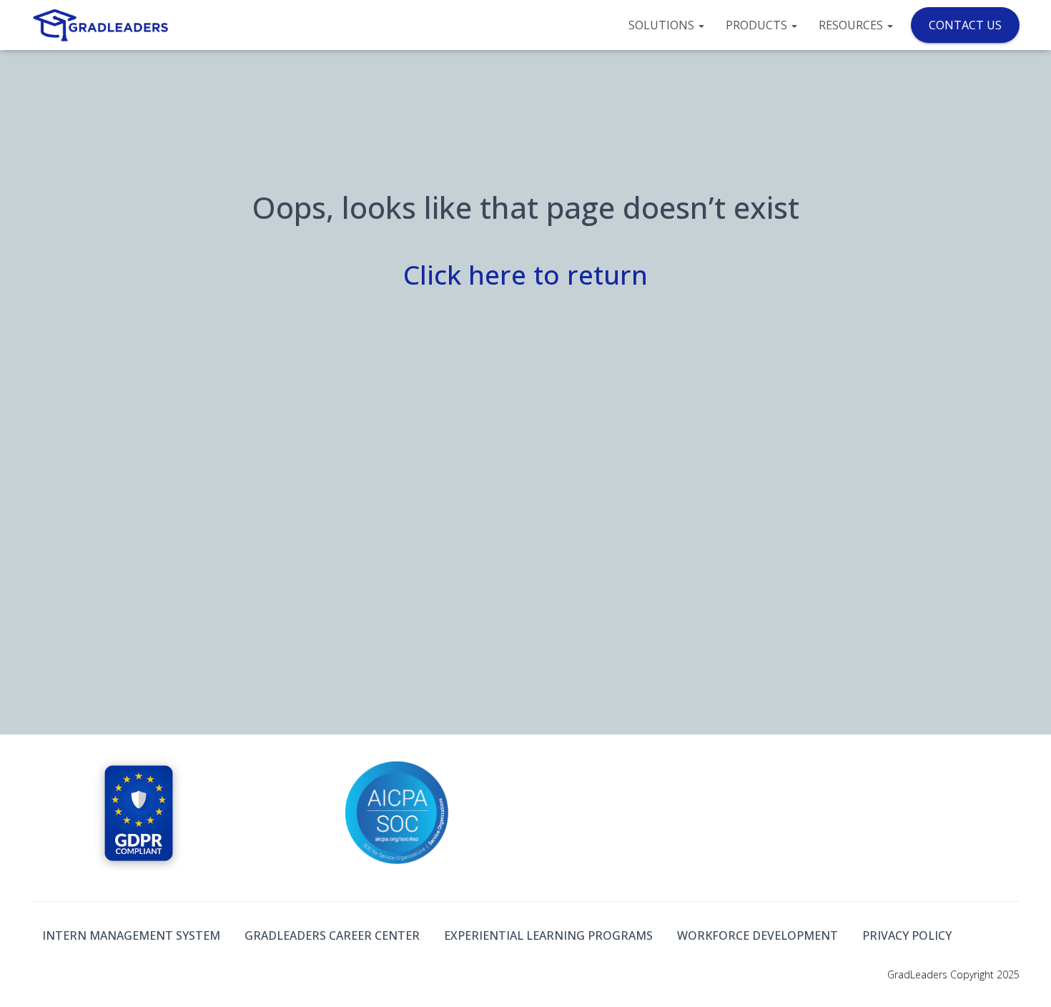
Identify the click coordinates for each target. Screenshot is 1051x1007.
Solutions (662, 25)
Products (758, 25)
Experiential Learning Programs (548, 935)
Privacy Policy (907, 935)
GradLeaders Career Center (332, 935)
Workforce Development (757, 935)
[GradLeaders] (102, 25)
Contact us (965, 25)
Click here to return (525, 274)
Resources (852, 25)
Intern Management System (131, 935)
